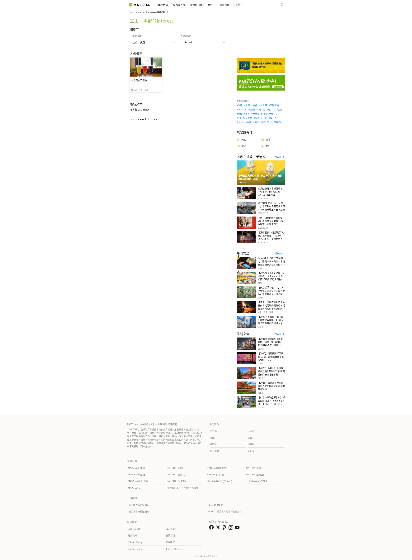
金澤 (280, 109)
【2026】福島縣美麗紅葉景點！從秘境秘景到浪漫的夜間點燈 (271, 386)
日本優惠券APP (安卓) (257, 481)
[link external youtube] (238, 528)
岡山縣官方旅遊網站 (139, 504)
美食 (243, 139)
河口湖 (262, 109)
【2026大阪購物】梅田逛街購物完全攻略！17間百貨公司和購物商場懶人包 (270, 320)
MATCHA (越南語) (255, 474)
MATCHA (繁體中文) (217, 467)
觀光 (243, 146)
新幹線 (265, 122)
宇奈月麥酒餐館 (139, 80)
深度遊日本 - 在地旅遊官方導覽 (182, 487)
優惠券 (211, 4)
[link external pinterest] (225, 528)
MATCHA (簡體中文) (177, 474)
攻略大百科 (179, 4)
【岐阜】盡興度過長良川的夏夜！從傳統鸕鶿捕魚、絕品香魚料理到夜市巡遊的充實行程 (271, 306)
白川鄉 (241, 118)
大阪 (247, 105)
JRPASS (242, 109)
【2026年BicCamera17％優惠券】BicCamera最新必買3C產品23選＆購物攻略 (271, 277)
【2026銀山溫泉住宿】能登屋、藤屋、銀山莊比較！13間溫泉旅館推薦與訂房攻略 (271, 343)
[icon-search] (282, 4)
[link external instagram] (231, 528)
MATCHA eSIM (135, 487)
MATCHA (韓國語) (137, 474)
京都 (255, 105)
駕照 (257, 118)
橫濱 (240, 113)
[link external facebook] (212, 528)
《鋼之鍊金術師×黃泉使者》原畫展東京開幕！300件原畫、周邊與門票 (271, 221)
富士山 (256, 113)
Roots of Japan (215, 504)
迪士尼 (273, 118)
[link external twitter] (218, 528)
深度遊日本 (196, 4)
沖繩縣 (251, 444)
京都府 (213, 437)
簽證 (249, 122)
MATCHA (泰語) (254, 467)
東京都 (213, 431)
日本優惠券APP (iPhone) (219, 481)
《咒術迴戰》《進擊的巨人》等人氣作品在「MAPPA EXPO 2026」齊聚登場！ (271, 235)
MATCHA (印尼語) (216, 474)
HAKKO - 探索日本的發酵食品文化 (225, 511)
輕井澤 (271, 109)
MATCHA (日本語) (137, 467)
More (278, 157)
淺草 (257, 122)
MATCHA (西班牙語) (177, 481)
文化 (268, 146)
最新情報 (224, 4)
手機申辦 (276, 122)
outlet (241, 122)
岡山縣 (251, 450)
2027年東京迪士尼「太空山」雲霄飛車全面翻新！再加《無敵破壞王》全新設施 (271, 206)
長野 (247, 113)
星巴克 (273, 113)
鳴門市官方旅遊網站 (139, 511)
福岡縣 (213, 444)
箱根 (264, 113)
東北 (250, 118)
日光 (264, 118)
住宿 (268, 139)
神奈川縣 (214, 450)
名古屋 (263, 105)
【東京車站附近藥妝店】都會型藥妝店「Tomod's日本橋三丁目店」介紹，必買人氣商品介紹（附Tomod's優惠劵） (271, 404)
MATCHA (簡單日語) (138, 481)
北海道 (252, 109)
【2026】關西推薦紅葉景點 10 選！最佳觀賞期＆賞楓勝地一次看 (271, 356)
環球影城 (274, 105)
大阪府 (251, 431)
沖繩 (240, 105)
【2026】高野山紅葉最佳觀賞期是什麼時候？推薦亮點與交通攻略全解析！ (271, 371)
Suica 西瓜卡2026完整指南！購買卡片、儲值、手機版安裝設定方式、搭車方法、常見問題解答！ (271, 262)
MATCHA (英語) (175, 467)
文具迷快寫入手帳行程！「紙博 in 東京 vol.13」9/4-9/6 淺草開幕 (270, 191)
